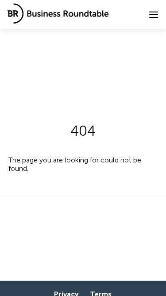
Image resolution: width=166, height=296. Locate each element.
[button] (153, 14)
